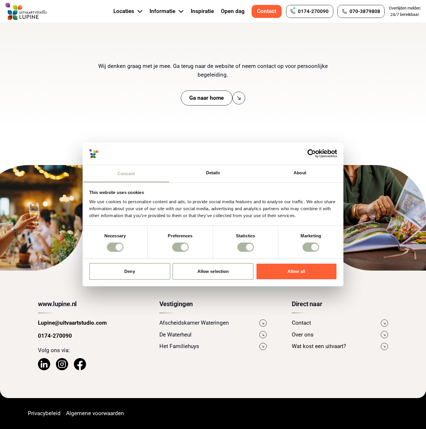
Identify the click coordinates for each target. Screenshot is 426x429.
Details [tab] (213, 172)
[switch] (180, 247)
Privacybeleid (44, 413)
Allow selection (213, 271)
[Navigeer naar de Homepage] (26, 11)
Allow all (296, 271)
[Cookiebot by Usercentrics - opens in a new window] (311, 153)
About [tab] (300, 172)
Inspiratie (202, 11)
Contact (266, 11)
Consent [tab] (126, 173)
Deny (129, 271)
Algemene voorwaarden (95, 413)
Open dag (233, 11)
